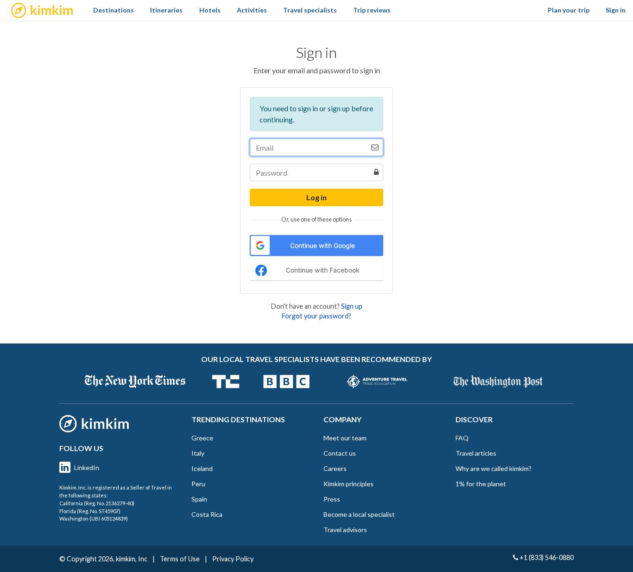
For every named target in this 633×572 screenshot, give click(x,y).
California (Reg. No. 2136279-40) (96, 503)
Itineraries (166, 10)
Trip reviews (372, 10)
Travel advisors (345, 530)
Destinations (113, 10)
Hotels (210, 10)
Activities (252, 10)
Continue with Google (322, 245)
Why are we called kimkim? (494, 468)
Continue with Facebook (323, 270)
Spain (199, 499)
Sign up (351, 306)
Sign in (616, 10)
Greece (202, 438)
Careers (335, 468)
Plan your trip (568, 10)
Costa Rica (206, 514)
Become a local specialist (359, 514)
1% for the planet (481, 484)
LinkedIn (86, 467)
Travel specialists (310, 10)
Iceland (202, 468)
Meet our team (345, 438)
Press (331, 499)
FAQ (462, 438)
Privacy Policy (232, 559)
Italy (197, 453)
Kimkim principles (348, 484)
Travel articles (476, 453)
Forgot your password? (316, 316)
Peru (198, 484)
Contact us (339, 453)
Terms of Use (180, 559)
